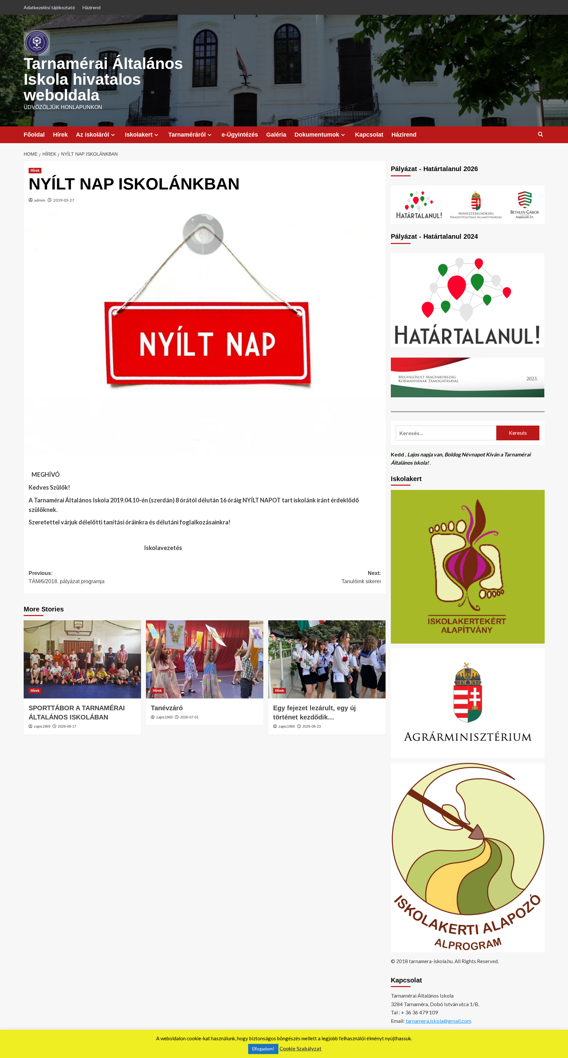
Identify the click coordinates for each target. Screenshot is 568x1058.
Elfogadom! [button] (263, 1048)
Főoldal (34, 134)
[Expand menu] (113, 135)
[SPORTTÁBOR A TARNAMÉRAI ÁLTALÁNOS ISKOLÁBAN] (82, 659)
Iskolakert (139, 134)
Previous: (67, 577)
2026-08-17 (67, 726)
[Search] (540, 134)
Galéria (276, 134)
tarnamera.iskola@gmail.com (438, 1021)
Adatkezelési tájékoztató (49, 7)
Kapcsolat (369, 134)
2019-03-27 (63, 200)
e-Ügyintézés (240, 134)
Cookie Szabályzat (300, 1048)
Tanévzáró (167, 708)
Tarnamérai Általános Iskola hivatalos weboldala (103, 79)
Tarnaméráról (187, 134)
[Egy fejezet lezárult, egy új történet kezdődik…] (327, 659)
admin (39, 200)
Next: (361, 577)
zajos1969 (42, 726)
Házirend (92, 7)
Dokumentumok (317, 134)
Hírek (60, 134)
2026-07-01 (189, 717)
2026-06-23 (311, 726)
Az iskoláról (92, 134)
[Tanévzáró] (204, 659)
